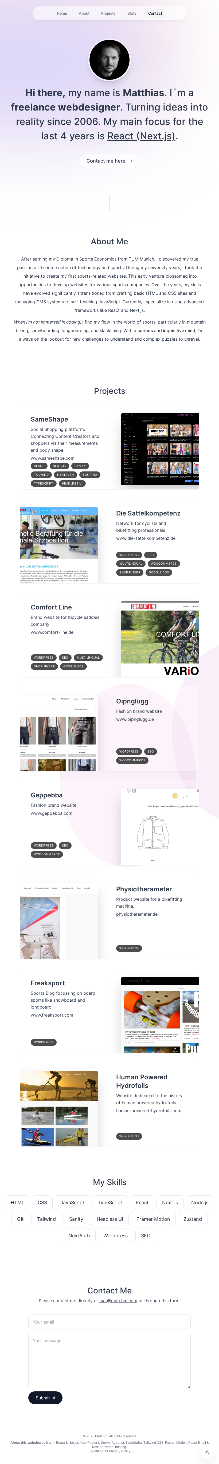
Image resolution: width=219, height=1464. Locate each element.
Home (62, 13)
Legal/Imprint (98, 1451)
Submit (43, 1397)
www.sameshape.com (53, 458)
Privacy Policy (120, 1451)
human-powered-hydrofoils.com (148, 1110)
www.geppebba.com (51, 813)
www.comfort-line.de (52, 632)
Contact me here (106, 161)
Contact (155, 13)
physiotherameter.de (137, 914)
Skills (131, 13)
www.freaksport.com (52, 1015)
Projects (108, 13)
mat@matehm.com (118, 1300)
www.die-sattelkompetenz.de (145, 538)
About (84, 13)
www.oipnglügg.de (135, 719)
